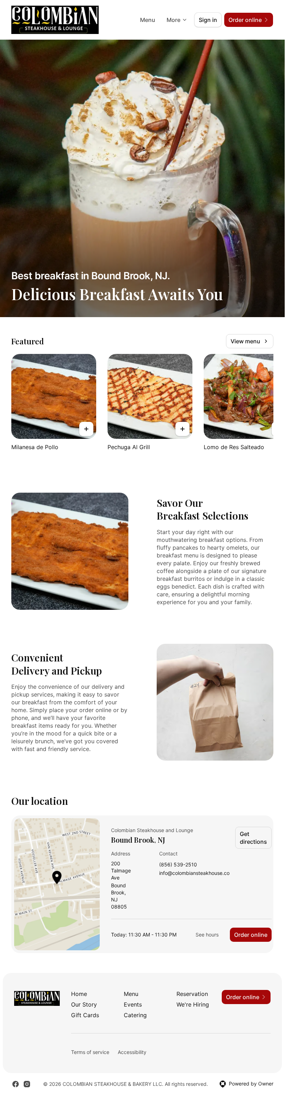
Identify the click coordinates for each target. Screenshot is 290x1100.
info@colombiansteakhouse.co (194, 873)
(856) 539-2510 (178, 864)
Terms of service (90, 1052)
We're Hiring (192, 1004)
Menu (147, 19)
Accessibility (132, 1052)
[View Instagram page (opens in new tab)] (27, 1084)
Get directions (253, 837)
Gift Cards (85, 1015)
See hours (207, 935)
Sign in (208, 19)
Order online (250, 934)
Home (79, 993)
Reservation (192, 993)
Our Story (84, 1004)
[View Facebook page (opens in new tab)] (15, 1084)
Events (133, 1004)
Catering (135, 1015)
